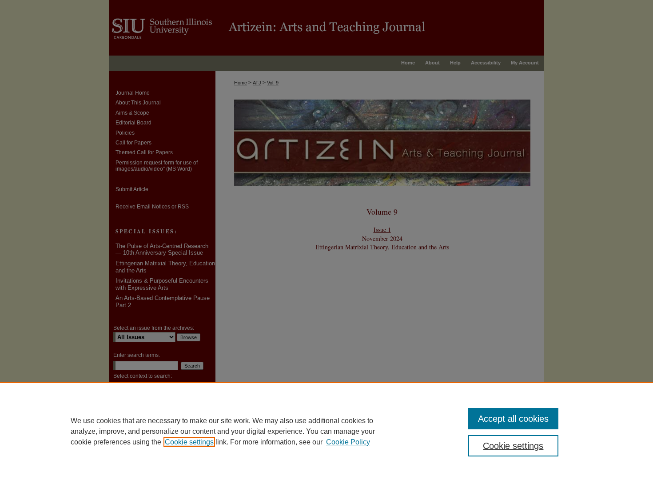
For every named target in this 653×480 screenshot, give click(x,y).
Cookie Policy (348, 442)
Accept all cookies (513, 419)
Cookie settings (189, 442)
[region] (326, 431)
